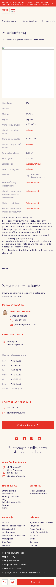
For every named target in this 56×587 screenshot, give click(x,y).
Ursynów (34, 535)
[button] (51, 11)
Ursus (32, 538)
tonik (18, 568)
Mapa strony (8, 556)
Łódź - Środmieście (39, 532)
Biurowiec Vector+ (38, 493)
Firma (4, 508)
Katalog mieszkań (10, 496)
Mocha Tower (8, 532)
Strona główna (9, 490)
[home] (8, 11)
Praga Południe (37, 529)
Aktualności (7, 493)
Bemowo (34, 542)
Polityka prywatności (13, 553)
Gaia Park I (7, 542)
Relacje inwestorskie (11, 502)
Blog (4, 499)
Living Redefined (10, 560)
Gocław (33, 545)
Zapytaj (35, 582)
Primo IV (6, 545)
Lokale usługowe (37, 490)
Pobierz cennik (33, 203)
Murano (5, 522)
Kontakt (6, 505)
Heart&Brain (20, 564)
